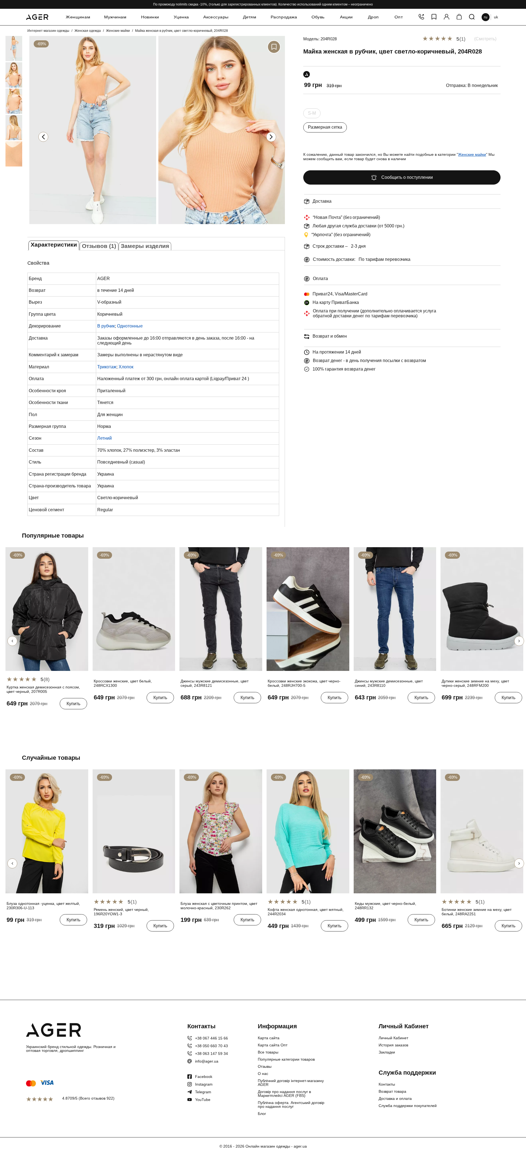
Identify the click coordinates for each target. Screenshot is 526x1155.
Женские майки (118, 31)
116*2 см (123, 938)
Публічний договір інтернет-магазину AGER (291, 1082)
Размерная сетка (325, 127)
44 (385, 932)
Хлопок (126, 367)
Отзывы (264, 1066)
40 (133, 710)
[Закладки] (434, 17)
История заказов (393, 1045)
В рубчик (106, 326)
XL (28, 716)
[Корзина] (459, 17)
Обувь (318, 17)
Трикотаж (106, 367)
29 (193, 710)
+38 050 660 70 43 (211, 1046)
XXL (38, 716)
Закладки (387, 1052)
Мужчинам (115, 17)
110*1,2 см (103, 938)
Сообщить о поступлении (407, 177)
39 (124, 710)
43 (376, 932)
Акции (346, 17)
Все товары (268, 1052)
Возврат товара (392, 1091)
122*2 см (141, 938)
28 (184, 710)
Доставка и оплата (395, 1098)
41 (316, 710)
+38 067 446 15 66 (211, 1038)
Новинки (150, 17)
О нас (263, 1073)
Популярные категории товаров (286, 1059)
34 (238, 710)
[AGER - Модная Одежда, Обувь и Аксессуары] (37, 16)
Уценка (181, 17)
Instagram (204, 1084)
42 (367, 932)
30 (202, 710)
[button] (271, 137)
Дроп (373, 17)
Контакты (387, 1084)
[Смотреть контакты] (421, 17)
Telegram (203, 1092)
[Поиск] (471, 17)
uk (496, 17)
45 (394, 932)
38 (115, 710)
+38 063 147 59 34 (211, 1053)
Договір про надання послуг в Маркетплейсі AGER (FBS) (284, 1093)
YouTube (202, 1099)
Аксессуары (215, 17)
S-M (312, 114)
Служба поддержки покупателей (408, 1106)
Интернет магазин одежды (48, 31)
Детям (249, 17)
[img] (92, 225)
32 (220, 710)
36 (97, 710)
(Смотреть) (485, 39)
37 (106, 710)
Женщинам (78, 17)
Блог (262, 1114)
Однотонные (130, 326)
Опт (399, 17)
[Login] (446, 17)
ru (485, 17)
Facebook (203, 1076)
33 (229, 710)
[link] (5, 48)
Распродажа (284, 17)
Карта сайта (268, 1038)
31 (211, 710)
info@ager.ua (206, 1061)
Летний (104, 438)
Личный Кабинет (393, 1038)
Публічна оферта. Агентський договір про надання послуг (291, 1104)
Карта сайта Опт (272, 1045)
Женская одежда (88, 31)
